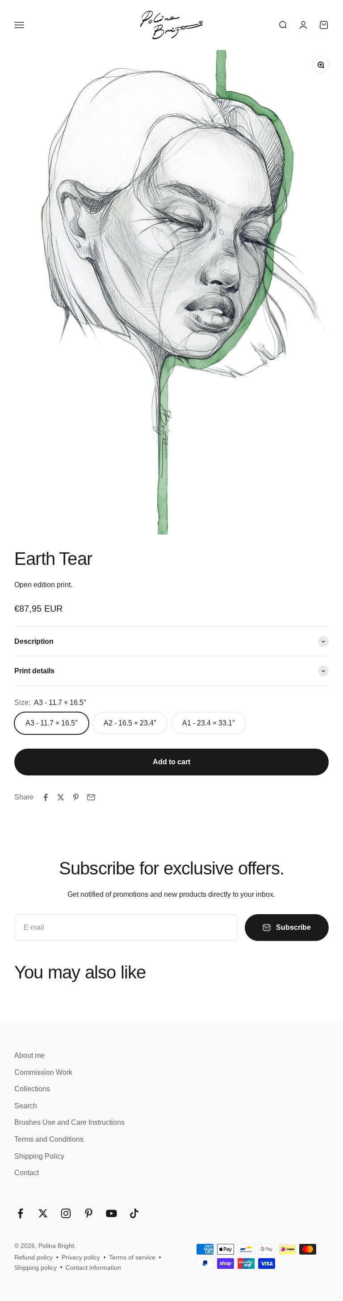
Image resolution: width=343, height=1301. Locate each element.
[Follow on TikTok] (134, 1213)
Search (25, 1106)
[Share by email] (91, 797)
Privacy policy (81, 1257)
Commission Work (43, 1072)
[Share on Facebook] (45, 797)
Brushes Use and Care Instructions (69, 1122)
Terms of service (132, 1257)
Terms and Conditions (49, 1139)
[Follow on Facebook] (20, 1213)
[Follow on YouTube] (111, 1213)
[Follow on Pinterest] (89, 1213)
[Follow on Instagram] (66, 1213)
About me (29, 1055)
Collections (32, 1089)
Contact (26, 1173)
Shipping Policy (39, 1156)
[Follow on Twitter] (43, 1213)
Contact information (93, 1267)
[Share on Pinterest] (76, 797)
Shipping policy (35, 1267)
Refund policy (33, 1257)
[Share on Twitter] (60, 797)
